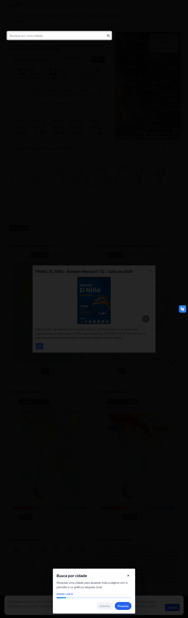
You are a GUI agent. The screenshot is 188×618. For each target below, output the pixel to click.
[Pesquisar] (108, 35)
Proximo (123, 606)
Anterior (105, 606)
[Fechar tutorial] (128, 575)
